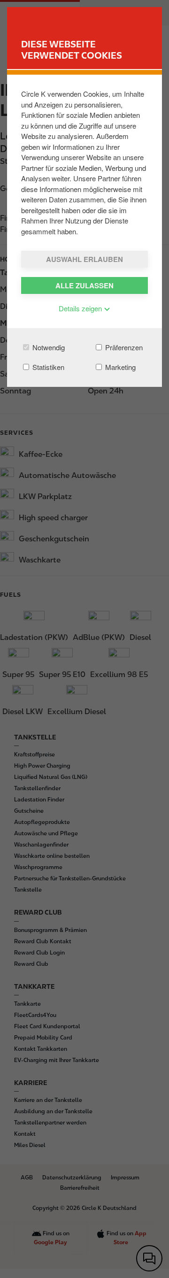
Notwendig (48, 347)
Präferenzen (123, 347)
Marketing (119, 367)
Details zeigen (81, 308)
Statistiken (47, 367)
